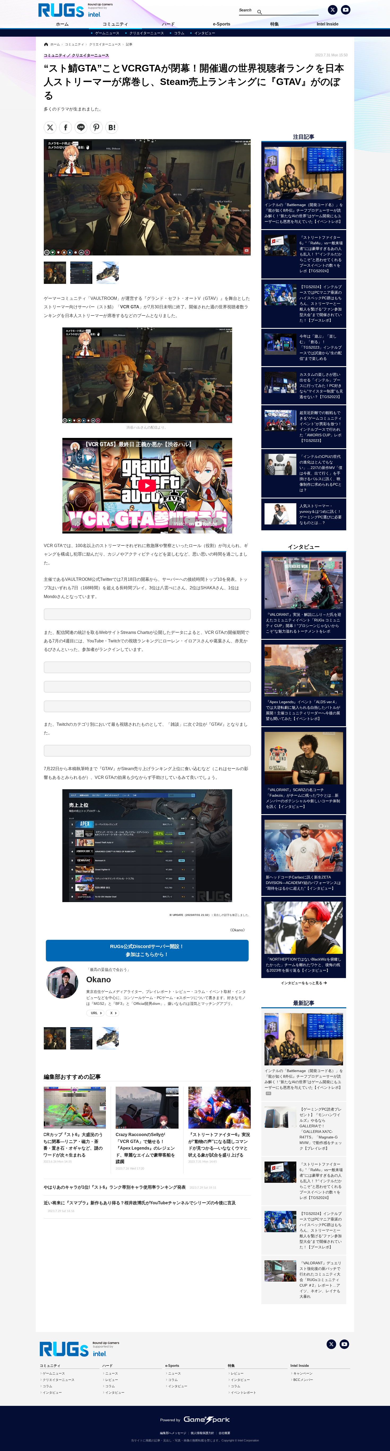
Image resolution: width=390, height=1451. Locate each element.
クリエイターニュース (146, 33)
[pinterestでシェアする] (96, 127)
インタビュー (204, 33)
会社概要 (224, 1433)
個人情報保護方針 (202, 1433)
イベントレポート (243, 1392)
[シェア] (65, 127)
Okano (98, 979)
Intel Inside (328, 24)
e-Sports (221, 24)
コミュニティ (115, 24)
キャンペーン (303, 1373)
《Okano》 (237, 930)
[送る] (81, 127)
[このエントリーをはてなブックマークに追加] (111, 127)
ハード (168, 24)
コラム (179, 33)
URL (94, 1013)
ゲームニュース (107, 33)
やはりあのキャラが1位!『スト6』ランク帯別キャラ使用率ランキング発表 (130, 1187)
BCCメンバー (303, 1380)
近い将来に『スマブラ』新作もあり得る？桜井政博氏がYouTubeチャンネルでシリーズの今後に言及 (140, 1207)
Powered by (170, 1420)
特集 (274, 24)
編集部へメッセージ (173, 1433)
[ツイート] (50, 127)
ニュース (111, 1373)
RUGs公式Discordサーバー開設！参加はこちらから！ (147, 950)
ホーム (62, 24)
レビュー (111, 1380)
